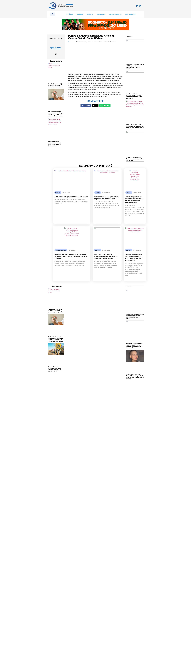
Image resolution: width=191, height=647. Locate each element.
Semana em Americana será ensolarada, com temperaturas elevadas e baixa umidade (134, 257)
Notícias (69, 14)
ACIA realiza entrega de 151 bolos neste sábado (71, 197)
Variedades (101, 14)
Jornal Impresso (115, 14)
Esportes (90, 14)
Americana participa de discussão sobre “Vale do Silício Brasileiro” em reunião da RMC (134, 200)
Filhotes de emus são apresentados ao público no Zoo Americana (106, 198)
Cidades (80, 14)
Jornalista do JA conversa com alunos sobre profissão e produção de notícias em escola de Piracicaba (70, 256)
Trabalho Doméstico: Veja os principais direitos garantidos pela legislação (55, 85)
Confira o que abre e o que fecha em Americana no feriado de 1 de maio (135, 159)
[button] (86, 105)
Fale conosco (130, 14)
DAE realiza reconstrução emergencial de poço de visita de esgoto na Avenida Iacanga (105, 256)
